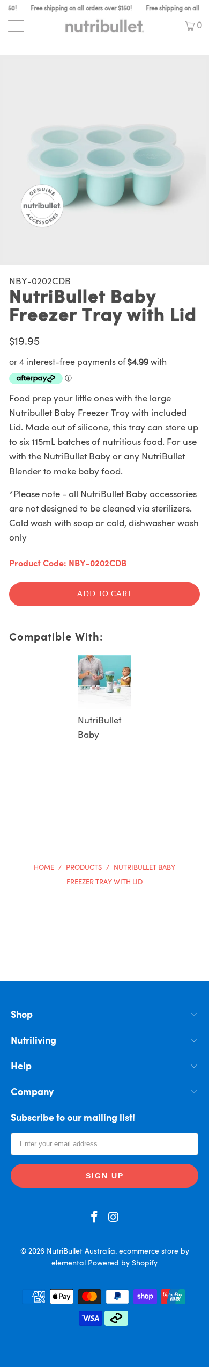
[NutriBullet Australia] (105, 26)
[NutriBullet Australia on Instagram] (114, 1219)
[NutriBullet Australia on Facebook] (94, 1219)
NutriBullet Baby (99, 728)
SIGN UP (105, 1175)
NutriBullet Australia (81, 1251)
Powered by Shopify (123, 1263)
